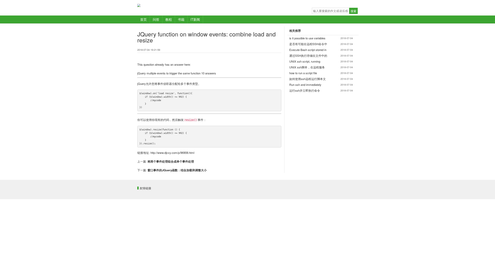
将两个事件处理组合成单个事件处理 (171, 161)
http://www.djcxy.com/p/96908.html (172, 153)
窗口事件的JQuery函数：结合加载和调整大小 (177, 170)
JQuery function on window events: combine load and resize (206, 37)
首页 (143, 19)
